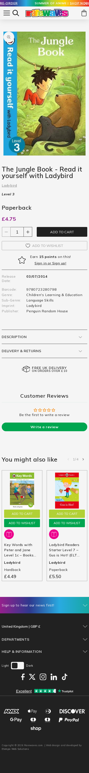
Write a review (44, 427)
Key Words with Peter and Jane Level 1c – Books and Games (19, 550)
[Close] (85, 3)
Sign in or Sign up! (50, 263)
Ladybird (9, 185)
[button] (16, 13)
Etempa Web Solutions (15, 748)
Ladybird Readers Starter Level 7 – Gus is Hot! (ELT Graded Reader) (64, 550)
